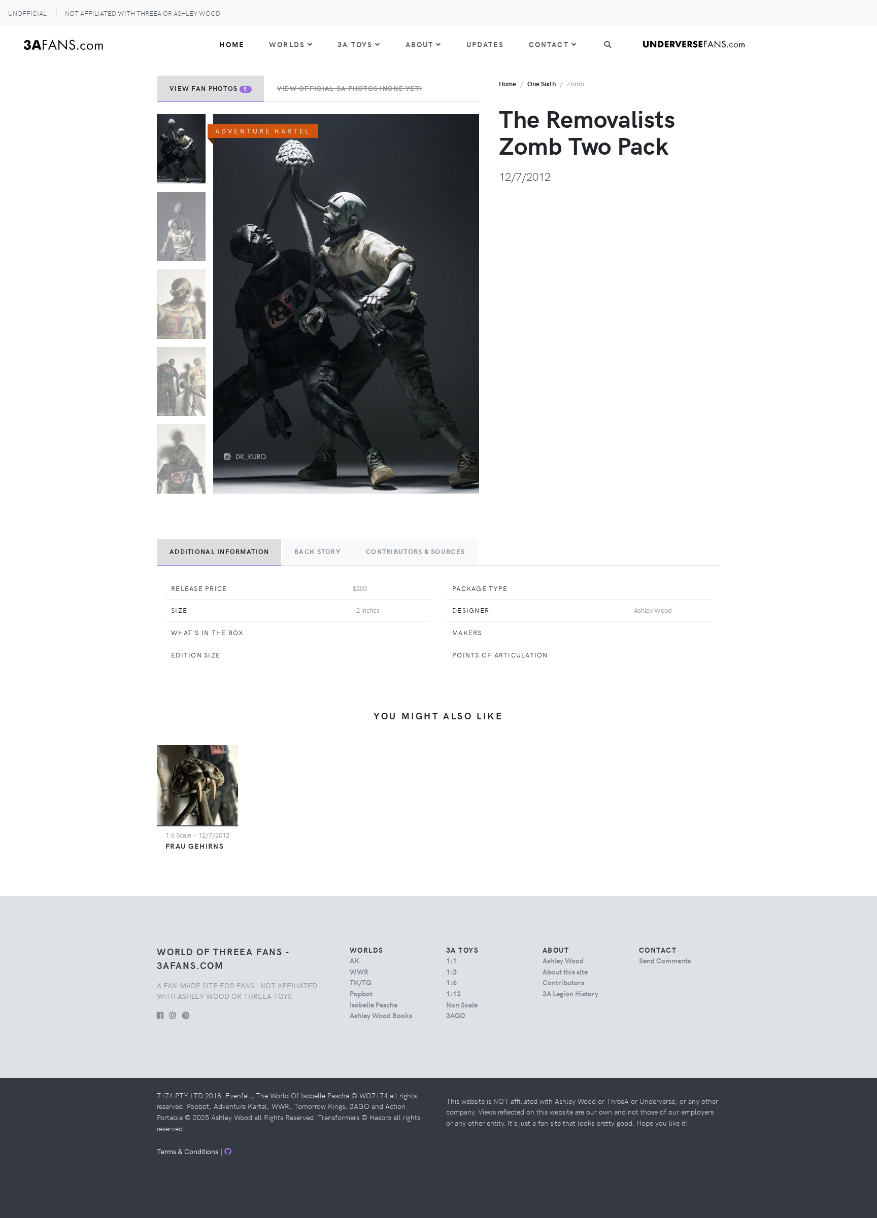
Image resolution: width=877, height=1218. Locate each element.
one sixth (541, 83)
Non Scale (462, 1004)
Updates (485, 44)
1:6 (451, 982)
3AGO (455, 1015)
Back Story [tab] (317, 551)
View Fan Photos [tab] (209, 88)
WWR (359, 971)
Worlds (287, 44)
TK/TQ (361, 982)
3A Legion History (570, 993)
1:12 (453, 993)
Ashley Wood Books (381, 1015)
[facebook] (160, 1015)
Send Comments (665, 960)
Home (232, 44)
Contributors (563, 982)
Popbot (361, 993)
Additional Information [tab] (219, 551)
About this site (565, 971)
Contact (549, 44)
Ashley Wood (563, 960)
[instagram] (173, 1015)
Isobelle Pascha (373, 1004)
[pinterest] (185, 1015)
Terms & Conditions (187, 1151)
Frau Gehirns (194, 846)
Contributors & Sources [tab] (415, 551)
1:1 (451, 960)
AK (354, 960)
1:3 (451, 971)
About (420, 44)
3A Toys (355, 44)
